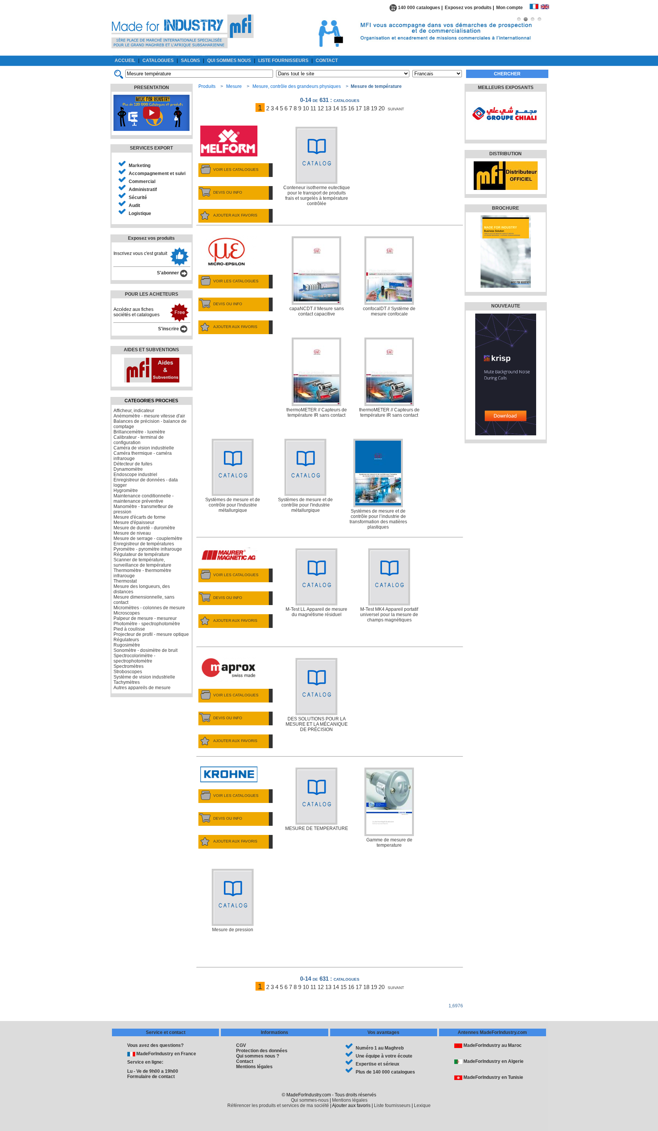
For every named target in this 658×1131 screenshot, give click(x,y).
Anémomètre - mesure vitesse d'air (149, 416)
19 (374, 108)
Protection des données (261, 1050)
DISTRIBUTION (505, 153)
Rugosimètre (126, 645)
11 (313, 108)
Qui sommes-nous (310, 1100)
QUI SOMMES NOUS (229, 60)
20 (382, 108)
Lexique (422, 1105)
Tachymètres (126, 682)
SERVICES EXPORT (151, 148)
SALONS (190, 60)
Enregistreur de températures (143, 543)
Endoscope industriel (135, 474)
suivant (396, 108)
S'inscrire (169, 328)
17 (359, 108)
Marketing (139, 165)
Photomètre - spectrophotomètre (146, 623)
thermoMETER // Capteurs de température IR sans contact (316, 412)
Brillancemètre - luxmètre (139, 432)
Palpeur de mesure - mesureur (145, 618)
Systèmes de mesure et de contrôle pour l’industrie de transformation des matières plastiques (378, 519)
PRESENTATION (151, 87)
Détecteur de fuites (132, 464)
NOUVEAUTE (505, 306)
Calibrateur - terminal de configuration (138, 440)
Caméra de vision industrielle (143, 448)
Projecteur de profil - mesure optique (151, 634)
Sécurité (138, 197)
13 (328, 108)
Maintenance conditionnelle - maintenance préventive (143, 498)
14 (336, 108)
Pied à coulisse (129, 629)
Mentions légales (254, 1066)
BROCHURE (505, 208)
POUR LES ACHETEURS (151, 294)
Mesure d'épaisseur (133, 522)
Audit (134, 205)
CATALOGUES (158, 60)
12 (321, 108)
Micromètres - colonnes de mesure (149, 607)
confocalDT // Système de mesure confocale (389, 311)
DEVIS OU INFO (227, 192)
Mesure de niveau (132, 533)
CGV (241, 1045)
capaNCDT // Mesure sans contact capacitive (316, 311)
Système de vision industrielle (144, 677)
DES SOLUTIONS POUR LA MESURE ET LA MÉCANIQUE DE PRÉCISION (317, 724)
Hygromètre (125, 490)
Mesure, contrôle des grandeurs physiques (296, 86)
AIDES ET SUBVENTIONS (151, 349)
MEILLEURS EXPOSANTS (505, 87)
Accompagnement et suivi (157, 173)
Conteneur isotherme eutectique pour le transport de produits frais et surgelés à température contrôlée (316, 195)
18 (366, 108)
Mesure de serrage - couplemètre (147, 538)
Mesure (234, 86)
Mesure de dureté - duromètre (144, 527)
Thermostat (125, 581)
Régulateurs (126, 639)
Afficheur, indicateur (133, 410)
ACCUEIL (125, 60)
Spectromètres (128, 666)
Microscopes (126, 613)
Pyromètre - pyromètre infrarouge (147, 549)
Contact (244, 1061)
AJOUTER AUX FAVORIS (235, 215)
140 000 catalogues (418, 7)
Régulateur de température (141, 554)
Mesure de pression (232, 929)
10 (306, 108)
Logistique (140, 213)
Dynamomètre (128, 469)
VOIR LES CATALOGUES (236, 169)
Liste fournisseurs (392, 1105)
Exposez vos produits (468, 7)
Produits (207, 86)
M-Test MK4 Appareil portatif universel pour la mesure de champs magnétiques (389, 615)
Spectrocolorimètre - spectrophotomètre (134, 658)
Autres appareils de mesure (142, 687)
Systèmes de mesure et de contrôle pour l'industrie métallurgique (232, 505)
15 (343, 108)
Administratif (143, 189)
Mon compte (513, 7)
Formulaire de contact (151, 1076)
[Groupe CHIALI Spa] (505, 131)
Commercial (142, 181)
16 (351, 108)
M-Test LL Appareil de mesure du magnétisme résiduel (316, 612)
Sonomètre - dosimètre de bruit (145, 650)
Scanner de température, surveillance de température (142, 562)
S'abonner (168, 273)
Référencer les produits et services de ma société (278, 1105)
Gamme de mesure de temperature (389, 842)
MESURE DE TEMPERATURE (316, 828)
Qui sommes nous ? (257, 1056)
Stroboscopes (127, 671)
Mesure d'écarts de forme (139, 517)
